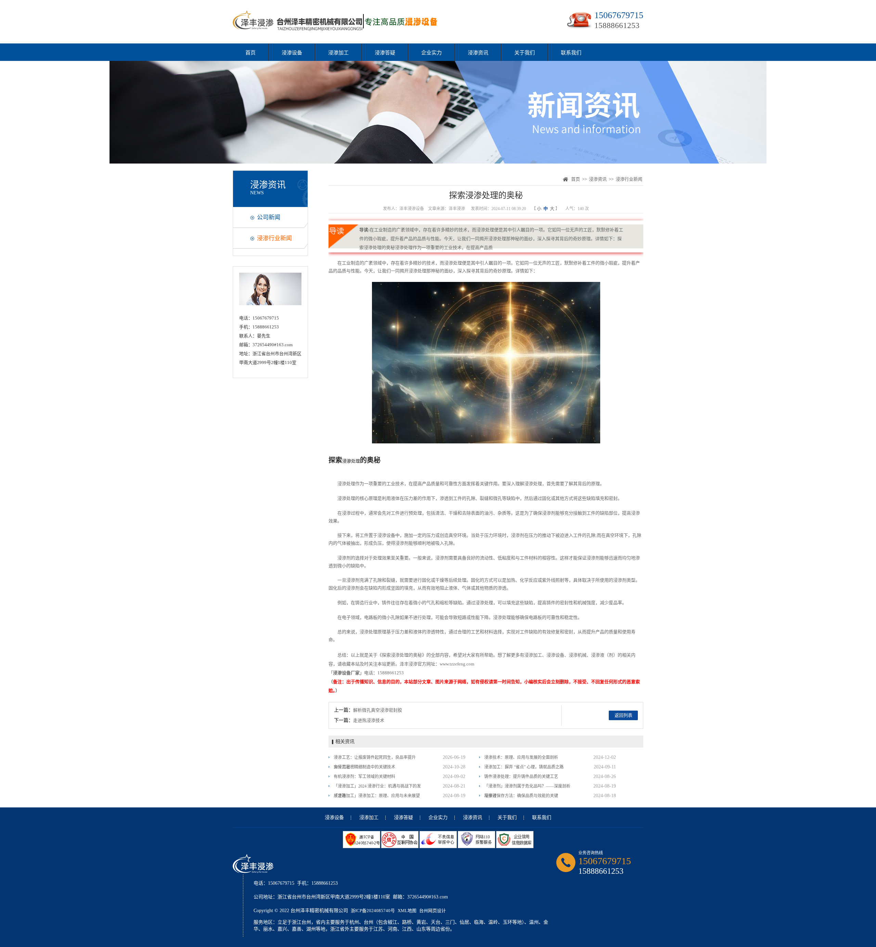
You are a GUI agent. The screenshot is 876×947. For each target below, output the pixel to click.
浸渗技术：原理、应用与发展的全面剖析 (521, 757)
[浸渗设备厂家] (336, 30)
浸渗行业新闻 (274, 238)
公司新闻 (268, 217)
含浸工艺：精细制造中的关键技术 (364, 767)
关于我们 (524, 52)
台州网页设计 (432, 910)
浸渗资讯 (478, 52)
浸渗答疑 (385, 52)
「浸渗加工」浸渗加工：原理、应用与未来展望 (377, 795)
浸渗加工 (338, 52)
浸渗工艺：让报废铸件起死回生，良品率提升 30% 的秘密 (375, 758)
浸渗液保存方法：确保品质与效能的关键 (521, 795)
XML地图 (407, 910)
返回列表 (623, 715)
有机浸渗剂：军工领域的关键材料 (364, 776)
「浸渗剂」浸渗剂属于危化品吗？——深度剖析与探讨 (527, 787)
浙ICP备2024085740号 (373, 910)
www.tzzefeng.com (457, 663)
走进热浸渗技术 (368, 720)
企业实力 (431, 52)
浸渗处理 (453, 262)
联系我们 (571, 52)
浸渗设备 (292, 52)
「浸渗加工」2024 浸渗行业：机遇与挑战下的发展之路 (377, 787)
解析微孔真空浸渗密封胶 (377, 710)
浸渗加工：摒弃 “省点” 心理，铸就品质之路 (524, 767)
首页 (250, 52)
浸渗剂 (548, 513)
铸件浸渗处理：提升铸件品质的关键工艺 (521, 776)
